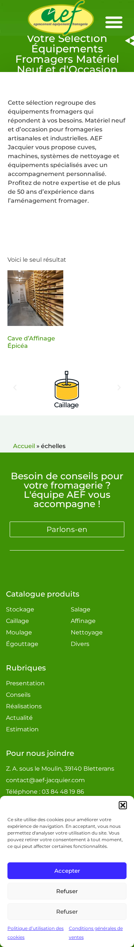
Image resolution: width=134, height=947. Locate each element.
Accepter (67, 870)
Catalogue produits (42, 594)
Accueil (24, 446)
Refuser (67, 891)
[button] (123, 805)
